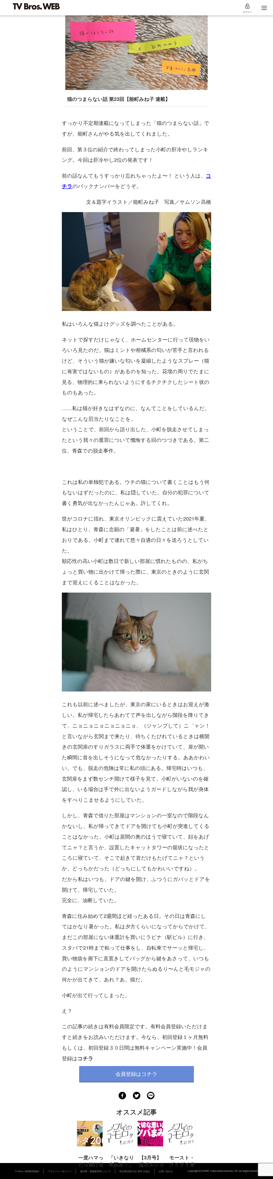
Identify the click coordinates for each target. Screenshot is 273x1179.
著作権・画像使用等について (95, 1171)
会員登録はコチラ (136, 1073)
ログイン (247, 11)
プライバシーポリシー (59, 1171)
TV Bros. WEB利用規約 (27, 1171)
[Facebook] (122, 1095)
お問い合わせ (166, 1171)
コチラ (85, 1058)
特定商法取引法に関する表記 (134, 1171)
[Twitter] (136, 1095)
